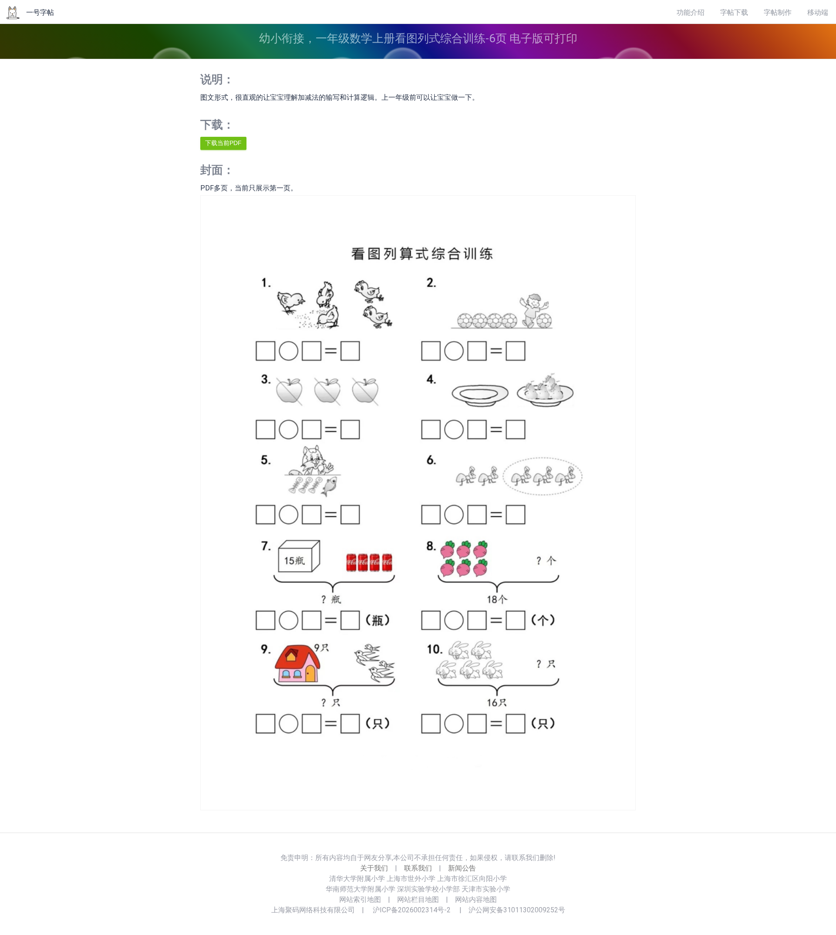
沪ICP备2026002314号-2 (412, 910)
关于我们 (374, 868)
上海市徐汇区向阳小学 (472, 878)
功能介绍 (691, 12)
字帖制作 (778, 12)
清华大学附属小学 (357, 878)
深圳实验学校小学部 (428, 889)
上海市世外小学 (411, 878)
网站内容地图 (476, 899)
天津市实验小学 (486, 889)
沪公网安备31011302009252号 (517, 910)
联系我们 (418, 868)
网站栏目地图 (418, 899)
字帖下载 (734, 12)
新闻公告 (462, 868)
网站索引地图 (360, 899)
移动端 (817, 12)
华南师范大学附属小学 (360, 889)
